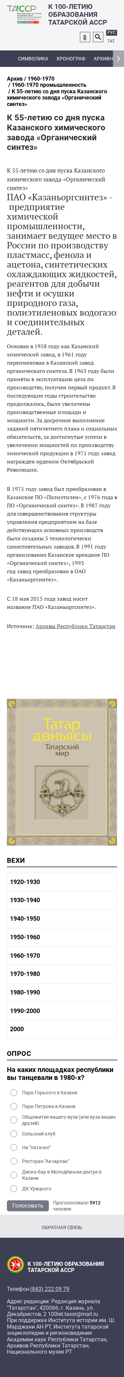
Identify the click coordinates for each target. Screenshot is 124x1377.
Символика (33, 58)
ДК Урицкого (36, 1188)
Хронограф (70, 58)
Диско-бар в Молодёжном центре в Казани (62, 1175)
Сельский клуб (38, 1134)
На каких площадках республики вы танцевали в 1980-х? (60, 1074)
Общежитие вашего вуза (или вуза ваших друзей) (69, 1120)
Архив (15, 78)
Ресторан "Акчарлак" (45, 1161)
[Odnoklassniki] (85, 37)
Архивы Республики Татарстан (75, 626)
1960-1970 (41, 78)
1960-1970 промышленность (49, 85)
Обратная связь (62, 1227)
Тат (111, 41)
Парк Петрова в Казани (48, 1106)
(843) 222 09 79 (49, 1289)
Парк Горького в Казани (49, 1092)
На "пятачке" (36, 1147)
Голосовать (27, 1205)
